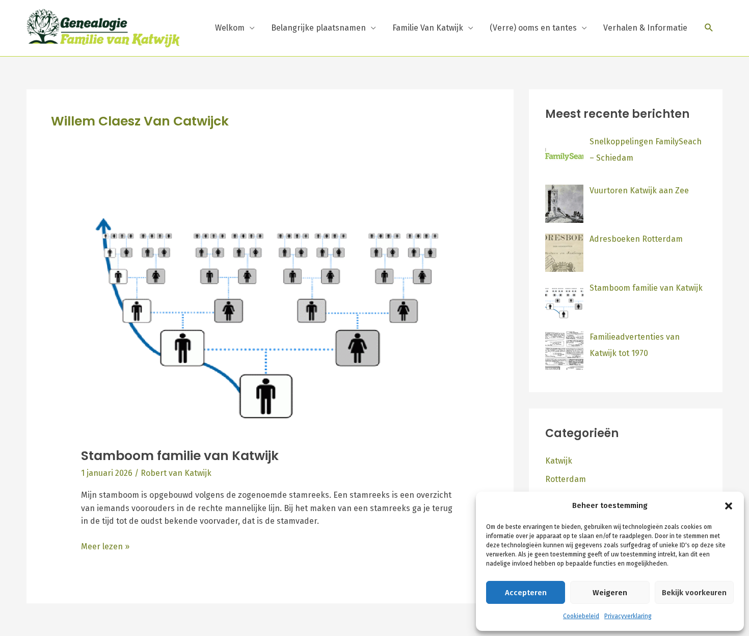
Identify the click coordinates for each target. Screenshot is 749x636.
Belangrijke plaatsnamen (318, 28)
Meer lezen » (105, 545)
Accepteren (526, 592)
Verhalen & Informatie (645, 28)
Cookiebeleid (581, 616)
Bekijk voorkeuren (694, 592)
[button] (729, 506)
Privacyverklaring (628, 616)
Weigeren (610, 592)
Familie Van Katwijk (427, 28)
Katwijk (558, 461)
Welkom (230, 28)
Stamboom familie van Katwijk (180, 456)
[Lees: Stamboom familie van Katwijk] (270, 317)
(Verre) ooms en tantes (533, 28)
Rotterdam (565, 479)
